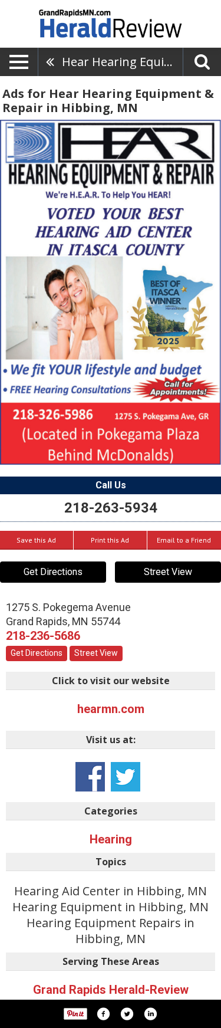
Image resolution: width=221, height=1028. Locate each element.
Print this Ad (110, 540)
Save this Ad (36, 540)
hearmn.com (110, 709)
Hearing (111, 839)
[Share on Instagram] (150, 1014)
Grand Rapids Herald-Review (111, 990)
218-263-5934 (110, 508)
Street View (168, 571)
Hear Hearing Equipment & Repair (122, 62)
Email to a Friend (184, 540)
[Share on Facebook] (103, 1014)
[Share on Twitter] (126, 1014)
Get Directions (53, 571)
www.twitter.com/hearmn (125, 776)
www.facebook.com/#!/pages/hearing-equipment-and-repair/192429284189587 (90, 776)
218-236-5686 (43, 636)
